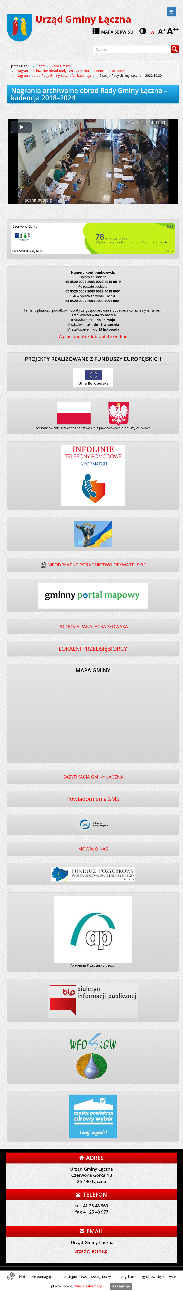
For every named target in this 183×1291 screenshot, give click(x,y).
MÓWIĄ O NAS (93, 849)
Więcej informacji (88, 1286)
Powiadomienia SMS (92, 799)
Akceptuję (121, 1286)
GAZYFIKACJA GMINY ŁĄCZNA (93, 777)
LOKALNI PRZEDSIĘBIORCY (93, 648)
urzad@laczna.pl (92, 1251)
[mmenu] (171, 12)
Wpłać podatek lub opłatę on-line (93, 336)
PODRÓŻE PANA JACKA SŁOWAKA (93, 626)
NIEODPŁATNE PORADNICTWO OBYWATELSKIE (96, 565)
